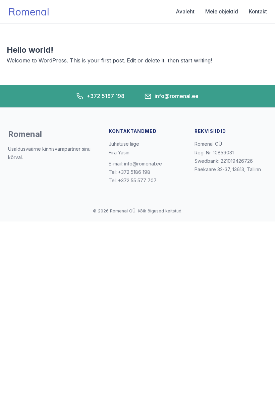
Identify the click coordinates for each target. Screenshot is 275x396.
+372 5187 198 (105, 96)
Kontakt (258, 11)
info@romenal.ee (177, 96)
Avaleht (185, 11)
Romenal (28, 11)
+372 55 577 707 (137, 180)
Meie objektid (221, 11)
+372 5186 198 (134, 172)
